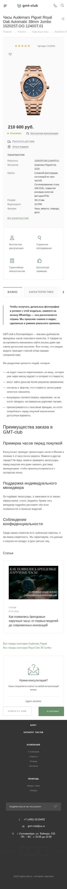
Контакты (33, 766)
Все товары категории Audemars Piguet (25, 643)
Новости (34, 756)
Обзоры (33, 790)
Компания (33, 745)
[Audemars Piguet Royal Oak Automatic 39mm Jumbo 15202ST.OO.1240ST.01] (33, 90)
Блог (33, 725)
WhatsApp (43, 851)
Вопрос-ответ (33, 786)
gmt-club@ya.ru (36, 826)
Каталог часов (33, 732)
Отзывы (33, 761)
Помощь (33, 779)
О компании (33, 752)
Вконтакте (24, 851)
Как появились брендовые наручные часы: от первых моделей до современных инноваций (33, 621)
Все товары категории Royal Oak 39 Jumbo (27, 647)
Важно (12, 292)
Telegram (34, 851)
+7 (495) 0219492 (34, 819)
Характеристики (41, 292)
